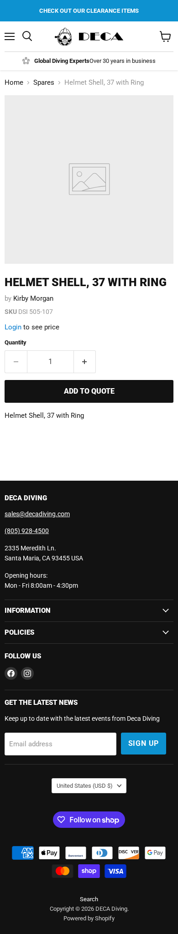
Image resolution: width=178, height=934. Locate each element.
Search (89, 899)
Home (14, 83)
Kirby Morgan (33, 298)
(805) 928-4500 (27, 530)
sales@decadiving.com (37, 514)
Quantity (15, 342)
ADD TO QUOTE (89, 391)
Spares (43, 83)
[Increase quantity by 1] (85, 361)
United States (85, 785)
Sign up (143, 743)
